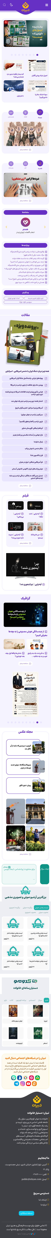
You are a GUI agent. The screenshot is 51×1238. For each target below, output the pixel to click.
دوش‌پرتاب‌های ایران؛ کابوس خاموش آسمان (27, 468)
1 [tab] (37, 55)
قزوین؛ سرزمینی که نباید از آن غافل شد (20, 747)
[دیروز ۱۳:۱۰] (25, 33)
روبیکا (25, 1077)
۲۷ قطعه (6, 967)
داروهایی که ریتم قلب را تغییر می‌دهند (31, 275)
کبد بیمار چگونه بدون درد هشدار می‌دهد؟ (15, 75)
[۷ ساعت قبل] (37, 85)
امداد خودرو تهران (14, 298)
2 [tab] (34, 55)
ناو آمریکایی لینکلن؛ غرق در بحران (31, 462)
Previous (44, 34)
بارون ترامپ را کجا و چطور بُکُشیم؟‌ (31, 421)
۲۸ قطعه (31, 939)
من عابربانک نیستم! (37, 536)
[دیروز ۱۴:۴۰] (25, 134)
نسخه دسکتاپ (26, 1213)
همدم (25, 229)
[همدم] (25, 222)
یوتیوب (28, 1083)
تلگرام (16, 1083)
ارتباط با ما (43, 1200)
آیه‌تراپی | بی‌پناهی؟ (18, 515)
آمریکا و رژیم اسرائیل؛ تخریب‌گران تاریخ (29, 408)
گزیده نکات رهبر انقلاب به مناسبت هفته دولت (28, 258)
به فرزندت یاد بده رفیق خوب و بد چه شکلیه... (37, 655)
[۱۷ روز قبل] (25, 185)
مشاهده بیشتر (24, 150)
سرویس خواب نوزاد (25, 302)
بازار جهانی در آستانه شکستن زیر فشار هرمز (28, 435)
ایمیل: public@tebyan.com (34, 1179)
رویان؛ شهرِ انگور (25, 785)
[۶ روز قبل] (35, 526)
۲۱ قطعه (6, 939)
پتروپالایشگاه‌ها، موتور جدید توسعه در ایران (21, 766)
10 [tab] (8, 722)
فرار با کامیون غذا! (36, 455)
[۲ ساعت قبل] (38, 747)
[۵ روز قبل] (16, 526)
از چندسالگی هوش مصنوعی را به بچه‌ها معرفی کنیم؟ (28, 633)
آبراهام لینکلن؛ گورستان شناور (32, 428)
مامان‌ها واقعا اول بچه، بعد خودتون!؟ (15, 655)
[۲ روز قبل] (25, 564)
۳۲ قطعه (31, 967)
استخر (45, 1043)
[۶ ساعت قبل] (37, 65)
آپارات (31, 1077)
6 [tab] (19, 55)
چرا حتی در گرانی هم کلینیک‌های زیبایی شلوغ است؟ (26, 279)
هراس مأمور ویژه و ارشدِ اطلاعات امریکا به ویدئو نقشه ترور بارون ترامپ (24, 393)
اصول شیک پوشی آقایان (39, 75)
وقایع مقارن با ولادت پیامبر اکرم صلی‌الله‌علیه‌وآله (27, 251)
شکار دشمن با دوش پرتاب (34, 448)
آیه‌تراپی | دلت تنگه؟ (36, 515)
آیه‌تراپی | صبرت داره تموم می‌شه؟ (16, 536)
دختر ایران (20, 96)
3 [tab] (30, 55)
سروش (19, 1077)
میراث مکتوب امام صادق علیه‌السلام (31, 272)
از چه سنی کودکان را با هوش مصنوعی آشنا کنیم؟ (27, 262)
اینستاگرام (22, 1083)
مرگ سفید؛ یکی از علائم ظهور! (34, 255)
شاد (37, 1077)
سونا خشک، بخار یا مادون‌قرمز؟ (41, 96)
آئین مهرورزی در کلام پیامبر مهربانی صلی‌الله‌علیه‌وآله (26, 265)
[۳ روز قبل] (35, 505)
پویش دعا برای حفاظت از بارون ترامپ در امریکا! (26, 385)
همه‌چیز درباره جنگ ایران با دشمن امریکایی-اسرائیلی (27, 371)
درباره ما (44, 1204)
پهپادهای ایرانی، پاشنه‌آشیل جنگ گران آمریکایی (26, 378)
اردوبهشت (19, 1043)
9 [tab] (12, 722)
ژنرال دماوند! (38, 441)
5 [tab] (23, 55)
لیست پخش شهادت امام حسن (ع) (14, 962)
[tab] (40, 114)
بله (13, 1077)
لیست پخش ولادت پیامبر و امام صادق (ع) (39, 934)
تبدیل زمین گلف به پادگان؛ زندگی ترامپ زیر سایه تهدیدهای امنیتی (26, 477)
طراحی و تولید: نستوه (24, 1234)
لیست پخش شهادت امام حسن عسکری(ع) (14, 934)
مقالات (25, 315)
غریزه (45, 1021)
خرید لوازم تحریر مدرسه (35, 298)
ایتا (34, 1083)
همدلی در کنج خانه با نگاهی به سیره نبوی (29, 282)
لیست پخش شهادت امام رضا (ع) (38, 962)
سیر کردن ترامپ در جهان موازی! (32, 414)
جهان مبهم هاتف (17, 1021)
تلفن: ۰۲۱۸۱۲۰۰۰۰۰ (40, 1174)
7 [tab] (15, 55)
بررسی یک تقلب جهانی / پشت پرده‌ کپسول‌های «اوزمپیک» (24, 268)
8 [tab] (12, 55)
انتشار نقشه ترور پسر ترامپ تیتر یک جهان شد (27, 401)
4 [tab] (26, 55)
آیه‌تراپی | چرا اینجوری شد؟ (30, 584)
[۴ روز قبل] (16, 505)
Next (6, 34)
